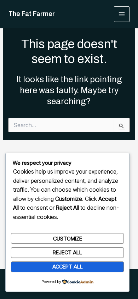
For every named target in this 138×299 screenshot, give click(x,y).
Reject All (67, 252)
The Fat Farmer (31, 13)
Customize (67, 238)
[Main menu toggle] (122, 14)
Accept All (67, 266)
